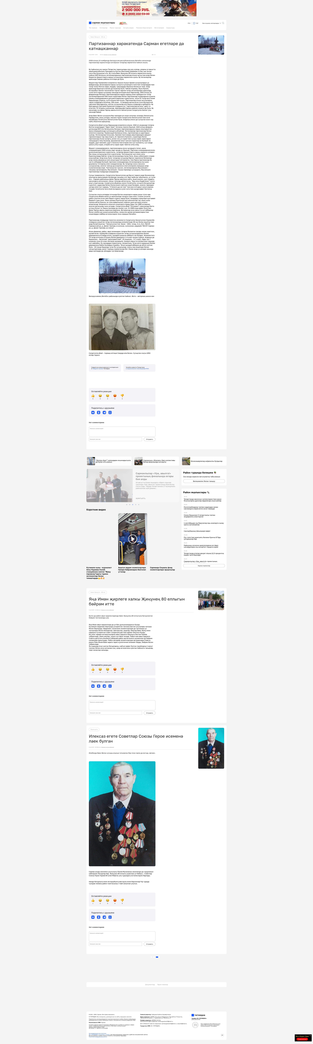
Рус (189, 23)
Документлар (150, 984)
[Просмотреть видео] (132, 539)
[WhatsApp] (110, 412)
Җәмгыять (94, 729)
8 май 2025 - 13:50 (93, 54)
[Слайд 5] (138, 504)
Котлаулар (103, 28)
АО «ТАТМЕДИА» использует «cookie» (99, 1034)
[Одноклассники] (98, 412)
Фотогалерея (159, 28)
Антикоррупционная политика (97, 1033)
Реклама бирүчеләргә (144, 28)
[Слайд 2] (129, 504)
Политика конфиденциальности (98, 1036)
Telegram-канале (97, 368)
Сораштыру (170, 28)
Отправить (149, 439)
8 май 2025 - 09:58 (93, 747)
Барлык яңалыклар (204, 566)
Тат (197, 23)
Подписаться (302, 1039)
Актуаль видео (128, 28)
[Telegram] (104, 412)
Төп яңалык (93, 28)
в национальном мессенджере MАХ (137, 368)
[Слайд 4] (135, 504)
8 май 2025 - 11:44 (93, 610)
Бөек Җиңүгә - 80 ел (97, 37)
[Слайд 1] (126, 504)
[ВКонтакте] (93, 412)
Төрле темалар (162, 984)
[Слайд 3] (132, 504)
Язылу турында (115, 28)
